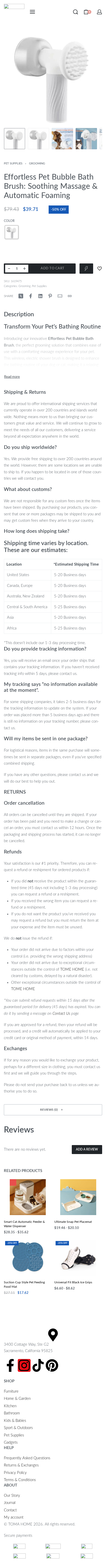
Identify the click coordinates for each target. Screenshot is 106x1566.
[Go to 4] (86, 138)
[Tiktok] (38, 1365)
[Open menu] (32, 12)
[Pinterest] (52, 1365)
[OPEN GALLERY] (53, 76)
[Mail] (60, 296)
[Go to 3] (62, 138)
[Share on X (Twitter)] (21, 296)
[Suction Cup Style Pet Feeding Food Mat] (28, 1258)
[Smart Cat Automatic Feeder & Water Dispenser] (28, 1197)
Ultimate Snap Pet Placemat (73, 1221)
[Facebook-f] (10, 1365)
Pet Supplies (13, 163)
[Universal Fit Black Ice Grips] (78, 1258)
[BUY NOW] (86, 268)
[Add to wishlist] (99, 268)
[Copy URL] (69, 296)
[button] (53, 1109)
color (9, 220)
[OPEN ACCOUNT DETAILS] (99, 12)
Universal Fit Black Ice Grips (73, 1282)
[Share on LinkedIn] (40, 296)
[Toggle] (12, 377)
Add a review (87, 1149)
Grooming (37, 163)
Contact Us (61, 1014)
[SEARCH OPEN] (75, 12)
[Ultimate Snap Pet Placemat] (78, 1197)
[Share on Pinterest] (50, 296)
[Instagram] (24, 1365)
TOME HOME (72, 969)
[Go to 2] (38, 138)
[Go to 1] (14, 138)
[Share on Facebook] (30, 296)
